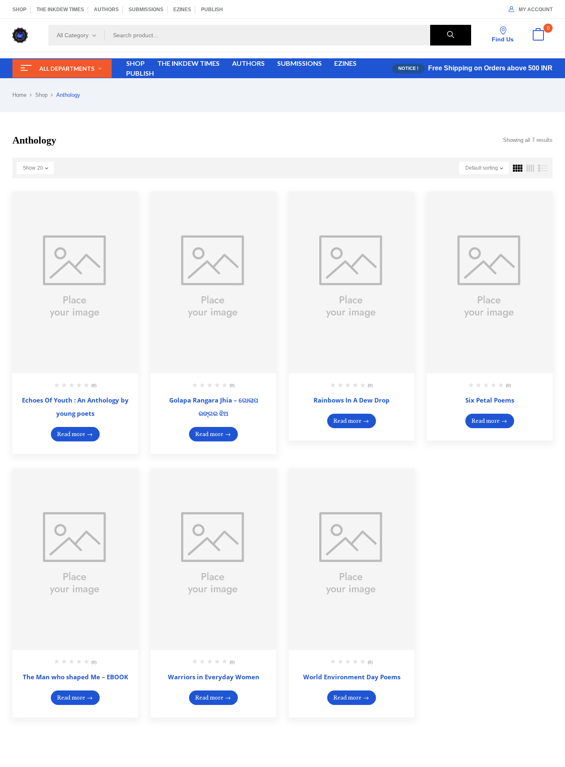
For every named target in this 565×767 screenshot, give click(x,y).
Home (19, 95)
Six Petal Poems (489, 400)
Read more (71, 434)
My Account (536, 9)
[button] (538, 35)
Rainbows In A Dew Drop (352, 400)
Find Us (503, 39)
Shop (41, 95)
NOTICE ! (408, 68)
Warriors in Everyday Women (213, 677)
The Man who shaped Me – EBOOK (75, 677)
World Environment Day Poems (351, 677)
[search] (450, 35)
